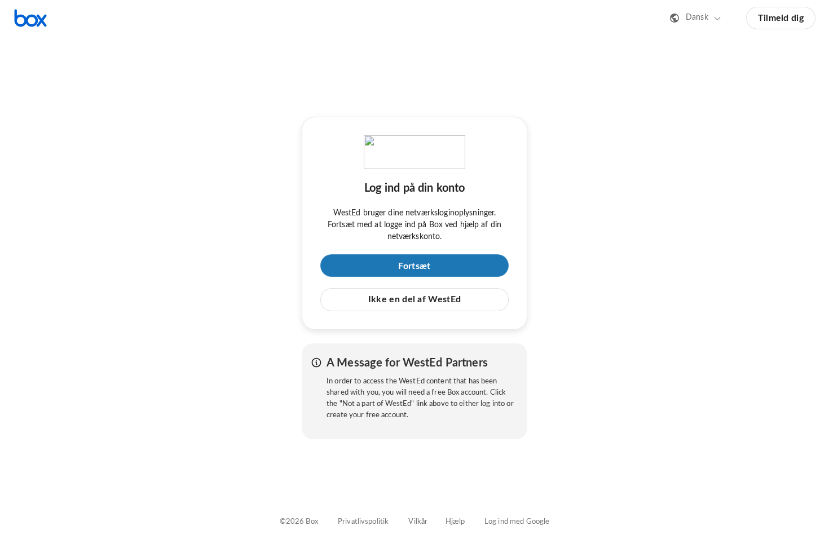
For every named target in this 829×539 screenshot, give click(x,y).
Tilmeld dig (781, 18)
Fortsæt (414, 266)
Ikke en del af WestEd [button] (414, 299)
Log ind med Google (516, 521)
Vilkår (417, 521)
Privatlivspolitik (363, 521)
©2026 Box (299, 521)
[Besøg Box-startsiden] (30, 18)
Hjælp (455, 521)
